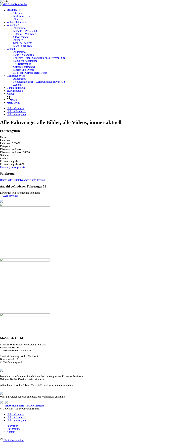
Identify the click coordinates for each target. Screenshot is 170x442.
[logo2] (13, 4)
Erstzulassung (38, 180)
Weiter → (16, 195)
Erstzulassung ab (9, 161)
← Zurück (5, 195)
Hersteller (5, 180)
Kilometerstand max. (11, 149)
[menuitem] (88, 15)
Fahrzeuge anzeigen (12, 167)
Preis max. (5, 140)
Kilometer (25, 180)
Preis (12, 180)
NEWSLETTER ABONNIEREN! (24, 405)
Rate (17, 180)
